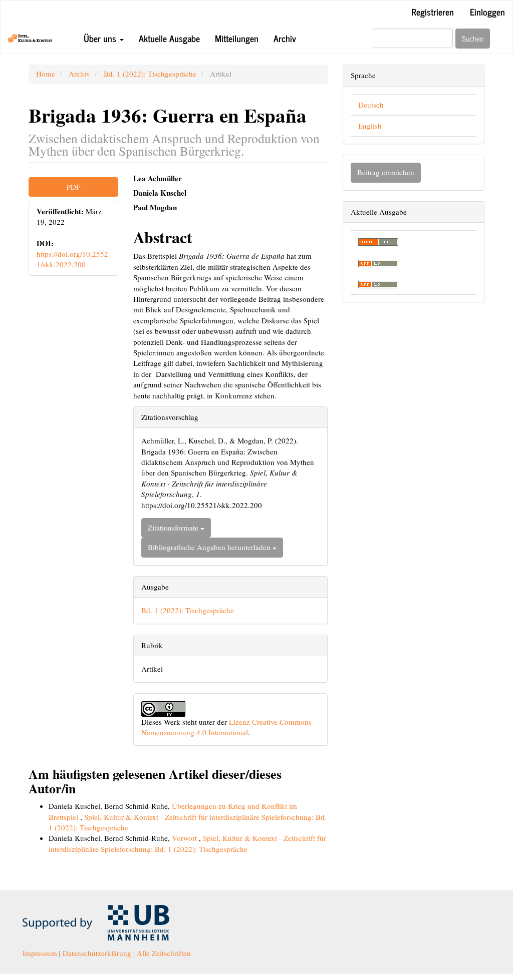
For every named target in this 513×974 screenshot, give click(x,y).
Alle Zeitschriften (164, 953)
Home (45, 74)
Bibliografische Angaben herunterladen (210, 547)
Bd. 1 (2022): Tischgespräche (150, 74)
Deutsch (371, 105)
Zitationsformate (174, 528)
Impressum (40, 953)
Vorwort (185, 838)
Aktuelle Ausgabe (169, 38)
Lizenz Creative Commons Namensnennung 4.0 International (226, 727)
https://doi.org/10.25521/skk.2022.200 (72, 259)
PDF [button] (73, 187)
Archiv (285, 38)
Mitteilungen (237, 38)
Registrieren (432, 11)
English (370, 126)
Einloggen (487, 11)
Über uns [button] (101, 38)
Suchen (472, 38)
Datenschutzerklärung (97, 953)
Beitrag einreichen (385, 172)
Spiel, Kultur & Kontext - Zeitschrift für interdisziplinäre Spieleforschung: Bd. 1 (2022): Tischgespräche (187, 843)
